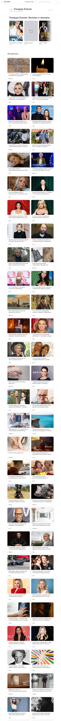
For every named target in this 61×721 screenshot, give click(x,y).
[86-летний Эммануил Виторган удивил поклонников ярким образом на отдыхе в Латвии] (42, 400)
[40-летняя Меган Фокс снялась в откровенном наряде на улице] (42, 282)
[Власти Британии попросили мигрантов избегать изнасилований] (18, 306)
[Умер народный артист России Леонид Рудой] (42, 69)
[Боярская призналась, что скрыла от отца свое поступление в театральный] (42, 187)
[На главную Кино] (8, 2)
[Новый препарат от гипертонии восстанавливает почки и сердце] (18, 613)
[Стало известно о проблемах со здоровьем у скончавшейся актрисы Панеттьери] (18, 93)
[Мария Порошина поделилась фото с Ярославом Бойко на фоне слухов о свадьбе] (18, 116)
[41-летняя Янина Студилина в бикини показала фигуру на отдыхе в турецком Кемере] (42, 211)
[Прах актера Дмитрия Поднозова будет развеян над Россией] (18, 258)
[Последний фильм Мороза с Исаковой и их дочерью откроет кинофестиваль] (42, 448)
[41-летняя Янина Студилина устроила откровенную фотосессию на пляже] (18, 282)
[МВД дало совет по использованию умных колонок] (18, 684)
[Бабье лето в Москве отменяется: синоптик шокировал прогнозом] (42, 684)
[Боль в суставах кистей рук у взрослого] (18, 377)
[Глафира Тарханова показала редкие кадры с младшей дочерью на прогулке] (42, 377)
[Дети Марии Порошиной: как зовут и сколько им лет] (18, 353)
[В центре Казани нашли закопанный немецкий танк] (42, 258)
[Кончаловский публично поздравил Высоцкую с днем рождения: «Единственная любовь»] (42, 353)
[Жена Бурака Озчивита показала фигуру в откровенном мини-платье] (18, 329)
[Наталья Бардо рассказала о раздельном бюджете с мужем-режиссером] (18, 400)
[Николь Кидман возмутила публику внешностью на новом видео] (42, 542)
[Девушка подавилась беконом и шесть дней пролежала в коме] (42, 519)
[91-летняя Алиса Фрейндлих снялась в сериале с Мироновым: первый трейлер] (42, 306)
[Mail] (5, 2)
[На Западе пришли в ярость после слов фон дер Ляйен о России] (42, 164)
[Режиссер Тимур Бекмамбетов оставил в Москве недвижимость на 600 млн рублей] (42, 235)
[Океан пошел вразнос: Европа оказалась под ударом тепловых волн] (42, 424)
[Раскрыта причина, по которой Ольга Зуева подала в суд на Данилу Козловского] (42, 566)
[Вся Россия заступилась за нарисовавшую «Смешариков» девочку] (42, 661)
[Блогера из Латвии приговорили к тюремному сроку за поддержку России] (42, 495)
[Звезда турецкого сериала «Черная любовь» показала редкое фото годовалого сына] (18, 637)
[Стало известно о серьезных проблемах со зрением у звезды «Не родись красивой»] (42, 329)
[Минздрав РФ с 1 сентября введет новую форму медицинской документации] (18, 424)
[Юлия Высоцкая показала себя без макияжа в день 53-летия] (42, 590)
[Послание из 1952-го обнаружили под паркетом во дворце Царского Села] (18, 69)
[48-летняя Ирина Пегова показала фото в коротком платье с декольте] (18, 187)
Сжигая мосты (28, 43)
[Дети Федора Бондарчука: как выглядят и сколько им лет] (18, 519)
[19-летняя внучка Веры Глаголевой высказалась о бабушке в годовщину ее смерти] (42, 471)
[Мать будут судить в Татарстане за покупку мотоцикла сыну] (18, 566)
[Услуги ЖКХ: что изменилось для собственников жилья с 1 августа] (18, 140)
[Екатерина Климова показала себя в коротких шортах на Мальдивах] (18, 708)
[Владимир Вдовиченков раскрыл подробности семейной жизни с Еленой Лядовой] (42, 116)
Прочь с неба (43, 43)
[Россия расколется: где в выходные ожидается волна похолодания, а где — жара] (18, 495)
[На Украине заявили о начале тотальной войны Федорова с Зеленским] (18, 542)
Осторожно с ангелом (15, 43)
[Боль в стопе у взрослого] (18, 448)
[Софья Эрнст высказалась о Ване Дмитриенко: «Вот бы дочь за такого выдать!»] (42, 637)
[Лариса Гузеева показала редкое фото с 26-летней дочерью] (42, 93)
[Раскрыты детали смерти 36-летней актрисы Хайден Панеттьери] (18, 590)
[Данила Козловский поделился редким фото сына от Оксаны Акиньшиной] (42, 708)
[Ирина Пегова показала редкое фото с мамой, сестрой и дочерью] (42, 140)
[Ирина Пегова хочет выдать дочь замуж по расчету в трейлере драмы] (42, 613)
